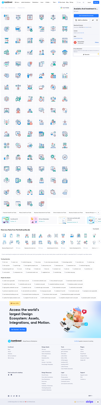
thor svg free (7, 265)
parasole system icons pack (89, 297)
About (9, 351)
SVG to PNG (64, 358)
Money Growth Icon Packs (25, 212)
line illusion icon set (24, 280)
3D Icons (44, 349)
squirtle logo (17, 265)
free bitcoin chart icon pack (50, 294)
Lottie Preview (64, 366)
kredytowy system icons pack (76, 284)
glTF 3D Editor (64, 351)
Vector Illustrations (46, 353)
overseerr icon (57, 269)
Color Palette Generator (67, 368)
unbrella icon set (27, 287)
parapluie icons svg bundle (90, 291)
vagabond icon (46, 272)
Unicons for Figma (84, 358)
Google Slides (83, 356)
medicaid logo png (85, 265)
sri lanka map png (70, 272)
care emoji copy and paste (51, 262)
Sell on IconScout (12, 356)
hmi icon (6, 262)
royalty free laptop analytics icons (12, 297)
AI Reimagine (64, 360)
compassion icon (18, 272)
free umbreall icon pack (57, 280)
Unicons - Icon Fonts (46, 362)
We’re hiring (11, 358)
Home (2, 7)
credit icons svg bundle (9, 280)
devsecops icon (59, 265)
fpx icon (47, 269)
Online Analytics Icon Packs (59, 212)
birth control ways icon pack (49, 297)
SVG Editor (63, 353)
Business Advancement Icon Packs (42, 212)
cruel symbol (7, 272)
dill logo (28, 269)
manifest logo (57, 272)
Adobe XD (82, 360)
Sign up (96, 2)
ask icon (67, 269)
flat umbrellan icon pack (60, 287)
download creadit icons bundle (74, 280)
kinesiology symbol (67, 262)
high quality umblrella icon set (11, 287)
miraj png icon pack (46, 291)
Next (97, 220)
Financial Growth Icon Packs (22, 7)
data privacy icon (47, 265)
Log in (89, 2)
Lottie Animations (46, 351)
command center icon (32, 272)
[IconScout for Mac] (8, 375)
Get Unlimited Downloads (86, 15)
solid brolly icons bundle (76, 287)
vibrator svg (91, 262)
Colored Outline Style (78, 38)
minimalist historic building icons (31, 294)
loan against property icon (31, 265)
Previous (3, 220)
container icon (77, 269)
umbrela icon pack (40, 284)
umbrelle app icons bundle (42, 287)
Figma (81, 349)
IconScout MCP (64, 364)
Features (10, 353)
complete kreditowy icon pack (57, 284)
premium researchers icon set (11, 291)
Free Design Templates (47, 364)
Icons (6, 7)
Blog (9, 349)
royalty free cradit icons (9, 284)
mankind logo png (26, 262)
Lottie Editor (64, 356)
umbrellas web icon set (25, 284)
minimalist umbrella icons (40, 280)
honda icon (38, 269)
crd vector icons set (74, 291)
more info (82, 32)
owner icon (15, 262)
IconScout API (64, 362)
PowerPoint (83, 353)
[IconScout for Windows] (11, 375)
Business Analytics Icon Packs (76, 212)
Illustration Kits (45, 358)
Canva (82, 351)
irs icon (20, 269)
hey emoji (38, 262)
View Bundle (96, 228)
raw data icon (80, 262)
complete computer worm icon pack (69, 297)
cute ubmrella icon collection (30, 291)
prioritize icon (89, 269)
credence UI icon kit (60, 291)
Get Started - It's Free (18, 329)
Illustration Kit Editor (66, 349)
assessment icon (72, 265)
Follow (97, 42)
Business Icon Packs (13, 7)
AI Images (44, 356)
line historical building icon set (11, 294)
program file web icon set (31, 297)
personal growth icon (9, 269)
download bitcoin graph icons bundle (71, 294)
